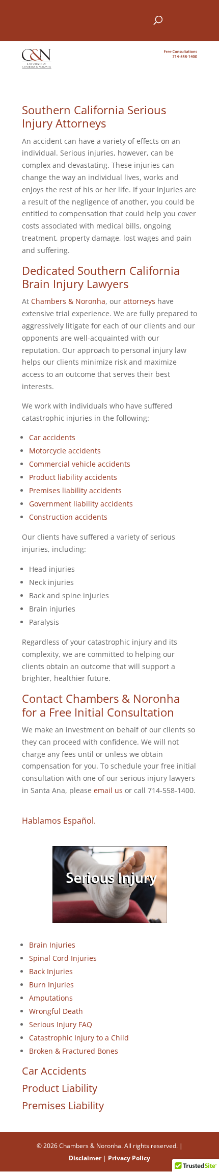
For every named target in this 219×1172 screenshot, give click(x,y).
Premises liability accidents (75, 490)
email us (108, 790)
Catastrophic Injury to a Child (79, 1037)
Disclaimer (85, 1158)
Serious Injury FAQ (60, 1024)
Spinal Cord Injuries (63, 958)
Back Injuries (51, 971)
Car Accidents (54, 1071)
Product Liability (59, 1088)
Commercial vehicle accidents (79, 464)
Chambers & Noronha (68, 301)
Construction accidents (68, 517)
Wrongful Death (56, 1011)
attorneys (139, 301)
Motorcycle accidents (65, 450)
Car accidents (52, 437)
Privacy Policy (129, 1158)
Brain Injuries (52, 945)
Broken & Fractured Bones (73, 1051)
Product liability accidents (73, 477)
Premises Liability (63, 1105)
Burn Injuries (51, 984)
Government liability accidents (81, 503)
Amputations (51, 998)
